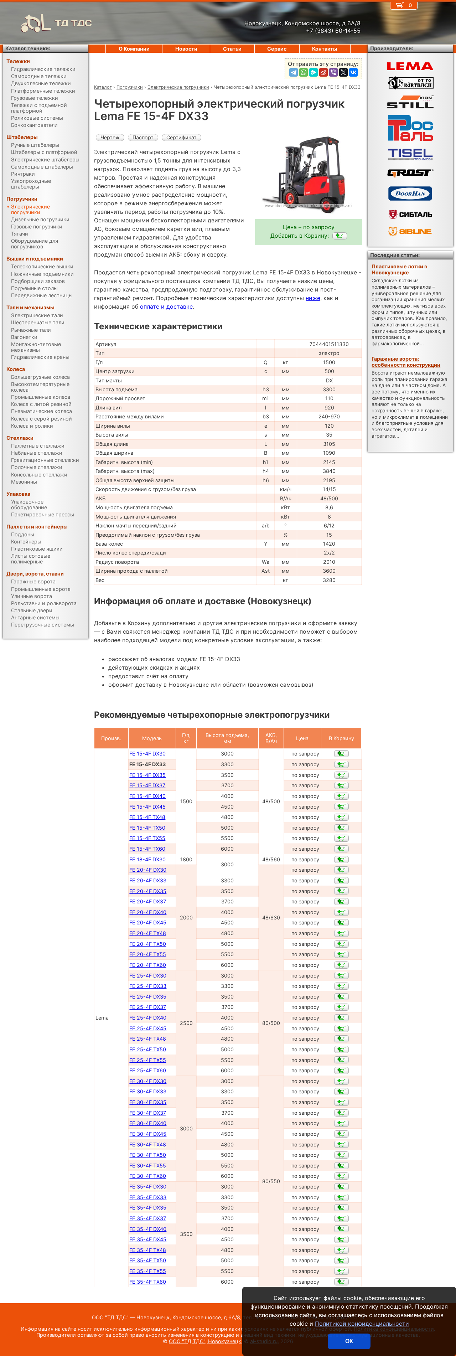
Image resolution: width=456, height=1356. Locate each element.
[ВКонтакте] (353, 72)
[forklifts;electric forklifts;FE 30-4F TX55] (341, 1165)
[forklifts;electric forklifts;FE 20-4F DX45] (341, 922)
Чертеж (110, 137)
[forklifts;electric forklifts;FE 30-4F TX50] (341, 1155)
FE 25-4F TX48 (147, 1039)
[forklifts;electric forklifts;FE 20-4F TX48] (341, 933)
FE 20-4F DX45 (147, 922)
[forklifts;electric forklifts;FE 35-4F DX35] (341, 1207)
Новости (186, 49)
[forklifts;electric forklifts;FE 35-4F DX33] (341, 1197)
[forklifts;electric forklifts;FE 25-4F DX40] (341, 1017)
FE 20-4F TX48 (147, 933)
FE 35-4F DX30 (147, 1187)
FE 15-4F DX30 (147, 754)
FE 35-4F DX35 (147, 1208)
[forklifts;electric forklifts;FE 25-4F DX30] (341, 975)
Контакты (324, 49)
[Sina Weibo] (323, 72)
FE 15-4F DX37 (147, 785)
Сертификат (181, 137)
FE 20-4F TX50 (147, 944)
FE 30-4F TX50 (147, 1155)
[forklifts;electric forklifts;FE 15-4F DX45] (341, 806)
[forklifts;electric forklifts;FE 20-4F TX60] (341, 965)
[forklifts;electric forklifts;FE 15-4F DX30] (341, 753)
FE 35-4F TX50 (147, 1260)
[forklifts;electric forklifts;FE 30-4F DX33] (341, 1091)
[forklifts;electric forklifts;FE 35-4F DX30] (341, 1186)
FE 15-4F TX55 (147, 838)
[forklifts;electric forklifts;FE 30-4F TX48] (341, 1144)
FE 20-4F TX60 (147, 965)
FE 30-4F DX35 (147, 1102)
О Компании (134, 49)
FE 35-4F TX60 (147, 1282)
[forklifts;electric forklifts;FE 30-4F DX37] (341, 1113)
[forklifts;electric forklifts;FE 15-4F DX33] (339, 235)
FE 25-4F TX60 (147, 1070)
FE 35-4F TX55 (147, 1271)
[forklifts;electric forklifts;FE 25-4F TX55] (341, 1059)
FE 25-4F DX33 (147, 986)
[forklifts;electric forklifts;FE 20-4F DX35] (341, 890)
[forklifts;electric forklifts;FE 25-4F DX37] (341, 1007)
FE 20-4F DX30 (147, 870)
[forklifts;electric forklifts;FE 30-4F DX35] (341, 1102)
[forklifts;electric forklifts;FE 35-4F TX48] (341, 1250)
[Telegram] (293, 72)
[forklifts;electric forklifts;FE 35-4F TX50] (341, 1260)
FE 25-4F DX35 (147, 997)
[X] (343, 72)
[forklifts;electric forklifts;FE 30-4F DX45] (341, 1134)
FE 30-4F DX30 (147, 1081)
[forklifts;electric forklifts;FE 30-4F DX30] (341, 1081)
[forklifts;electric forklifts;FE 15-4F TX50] (341, 827)
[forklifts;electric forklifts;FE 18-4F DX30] (341, 859)
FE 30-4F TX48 (147, 1144)
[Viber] (333, 72)
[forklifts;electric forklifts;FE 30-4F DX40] (341, 1123)
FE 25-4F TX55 (147, 1060)
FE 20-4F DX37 (147, 901)
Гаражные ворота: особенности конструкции (406, 362)
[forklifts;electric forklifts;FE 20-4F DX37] (341, 901)
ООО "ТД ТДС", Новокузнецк (205, 1341)
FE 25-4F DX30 (147, 976)
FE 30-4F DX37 (147, 1113)
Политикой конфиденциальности (362, 1323)
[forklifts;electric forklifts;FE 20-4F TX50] (341, 944)
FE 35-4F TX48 (147, 1250)
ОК (349, 1341)
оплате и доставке (166, 306)
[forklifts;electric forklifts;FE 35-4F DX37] (341, 1218)
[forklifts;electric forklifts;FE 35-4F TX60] (341, 1281)
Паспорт (143, 137)
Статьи (232, 49)
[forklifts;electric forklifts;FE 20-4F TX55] (341, 954)
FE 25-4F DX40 (147, 1018)
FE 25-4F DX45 (147, 1028)
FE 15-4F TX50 (147, 828)
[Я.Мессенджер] (313, 72)
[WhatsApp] (303, 72)
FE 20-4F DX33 (147, 880)
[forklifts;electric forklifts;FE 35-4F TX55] (341, 1271)
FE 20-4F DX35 (147, 891)
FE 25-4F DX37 (147, 1007)
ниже (313, 297)
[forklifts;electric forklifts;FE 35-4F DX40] (341, 1228)
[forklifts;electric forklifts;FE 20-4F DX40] (341, 912)
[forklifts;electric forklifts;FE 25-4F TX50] (341, 1049)
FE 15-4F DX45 (147, 807)
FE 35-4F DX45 (147, 1239)
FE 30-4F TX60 (147, 1176)
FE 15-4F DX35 (147, 775)
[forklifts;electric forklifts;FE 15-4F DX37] (341, 785)
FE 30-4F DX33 (147, 1091)
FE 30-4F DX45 (147, 1134)
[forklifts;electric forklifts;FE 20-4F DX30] (341, 869)
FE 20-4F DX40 (147, 912)
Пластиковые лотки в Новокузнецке (399, 269)
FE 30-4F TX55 (147, 1165)
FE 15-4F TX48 (147, 817)
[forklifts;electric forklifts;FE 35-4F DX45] (341, 1239)
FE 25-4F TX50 (147, 1049)
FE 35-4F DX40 (147, 1229)
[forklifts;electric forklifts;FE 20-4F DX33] (341, 880)
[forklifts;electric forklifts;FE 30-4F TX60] (341, 1176)
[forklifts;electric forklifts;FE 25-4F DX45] (341, 1028)
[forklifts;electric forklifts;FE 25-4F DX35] (341, 996)
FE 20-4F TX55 (147, 954)
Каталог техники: (27, 48)
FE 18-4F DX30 (147, 859)
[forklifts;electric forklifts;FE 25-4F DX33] (341, 986)
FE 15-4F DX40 (147, 796)
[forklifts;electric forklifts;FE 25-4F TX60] (341, 1070)
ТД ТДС (73, 23)
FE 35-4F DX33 (147, 1197)
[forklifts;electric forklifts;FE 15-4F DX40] (341, 796)
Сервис (276, 49)
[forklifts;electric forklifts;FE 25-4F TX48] (341, 1038)
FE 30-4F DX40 (147, 1123)
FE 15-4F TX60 (147, 849)
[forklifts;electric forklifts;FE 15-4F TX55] (341, 838)
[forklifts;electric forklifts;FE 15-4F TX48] (341, 817)
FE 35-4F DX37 (147, 1218)
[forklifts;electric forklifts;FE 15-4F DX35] (341, 775)
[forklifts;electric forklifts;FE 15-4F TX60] (341, 848)
